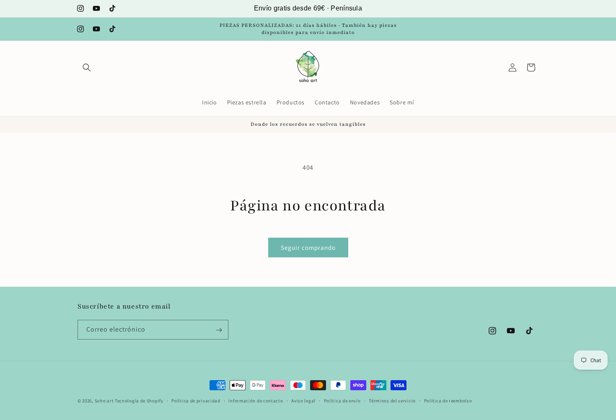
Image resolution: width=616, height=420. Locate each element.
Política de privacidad (195, 400)
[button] (87, 67)
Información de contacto (255, 400)
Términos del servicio (392, 400)
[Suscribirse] (219, 330)
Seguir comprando (308, 247)
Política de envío (342, 400)
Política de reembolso (448, 400)
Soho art (104, 401)
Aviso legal (303, 400)
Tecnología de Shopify (139, 401)
